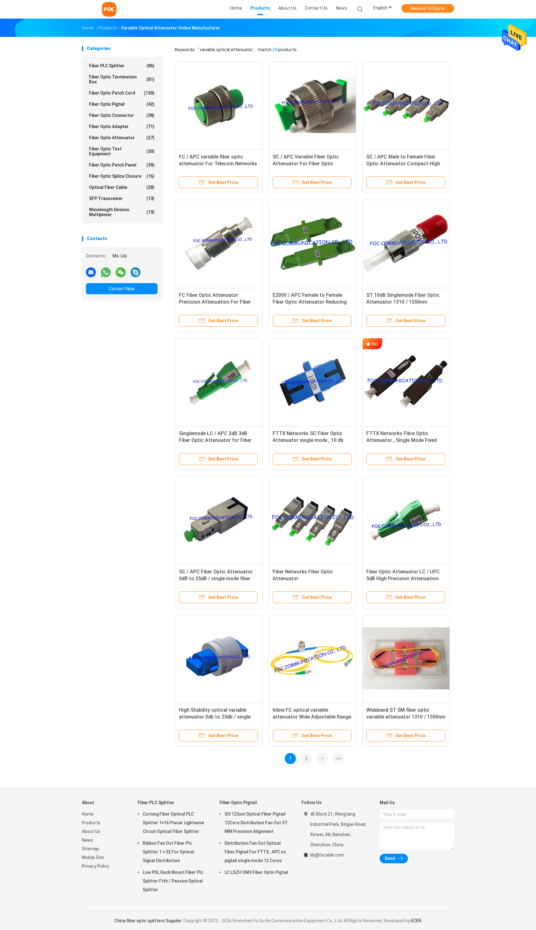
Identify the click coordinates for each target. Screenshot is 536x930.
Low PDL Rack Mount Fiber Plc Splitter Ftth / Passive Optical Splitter (173, 881)
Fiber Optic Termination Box (121, 79)
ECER (416, 920)
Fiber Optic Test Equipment (121, 151)
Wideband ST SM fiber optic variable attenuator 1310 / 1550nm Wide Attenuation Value (405, 717)
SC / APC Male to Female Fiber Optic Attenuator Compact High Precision (403, 163)
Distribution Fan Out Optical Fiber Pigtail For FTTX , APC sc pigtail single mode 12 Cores (255, 852)
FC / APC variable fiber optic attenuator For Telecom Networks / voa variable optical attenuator (218, 163)
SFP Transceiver (121, 198)
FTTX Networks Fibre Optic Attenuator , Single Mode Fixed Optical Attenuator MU (401, 440)
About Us (91, 831)
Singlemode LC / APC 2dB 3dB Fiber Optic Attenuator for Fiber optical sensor (215, 440)
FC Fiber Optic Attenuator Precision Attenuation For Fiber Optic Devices (215, 302)
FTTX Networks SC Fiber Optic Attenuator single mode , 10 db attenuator (308, 440)
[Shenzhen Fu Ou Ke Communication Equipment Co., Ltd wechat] (121, 272)
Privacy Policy (95, 866)
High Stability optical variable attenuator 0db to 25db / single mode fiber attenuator (215, 717)
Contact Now (122, 288)
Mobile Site (93, 857)
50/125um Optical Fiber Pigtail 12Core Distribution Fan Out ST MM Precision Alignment (256, 823)
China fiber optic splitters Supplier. (148, 920)
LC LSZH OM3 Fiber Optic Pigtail (256, 872)
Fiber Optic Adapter (121, 126)
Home (88, 814)
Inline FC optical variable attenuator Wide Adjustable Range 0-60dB (312, 717)
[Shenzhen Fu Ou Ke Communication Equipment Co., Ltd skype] (136, 272)
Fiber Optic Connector (121, 115)
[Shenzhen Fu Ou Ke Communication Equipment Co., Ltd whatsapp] (106, 272)
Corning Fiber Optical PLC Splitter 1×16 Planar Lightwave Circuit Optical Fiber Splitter (173, 823)
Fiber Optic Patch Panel (121, 164)
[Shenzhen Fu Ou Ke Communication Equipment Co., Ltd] (109, 9)
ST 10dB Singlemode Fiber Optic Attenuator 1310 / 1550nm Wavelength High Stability (403, 302)
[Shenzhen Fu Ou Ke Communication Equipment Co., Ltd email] (91, 272)
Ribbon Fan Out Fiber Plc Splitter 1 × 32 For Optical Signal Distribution (168, 852)
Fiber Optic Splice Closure (121, 176)
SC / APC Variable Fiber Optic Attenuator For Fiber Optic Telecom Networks (306, 163)
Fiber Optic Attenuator (121, 137)
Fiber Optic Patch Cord (121, 93)
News (87, 840)
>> (338, 758)
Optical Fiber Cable (121, 187)
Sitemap (90, 848)
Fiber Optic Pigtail (121, 104)
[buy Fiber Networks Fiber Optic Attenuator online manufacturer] (312, 520)
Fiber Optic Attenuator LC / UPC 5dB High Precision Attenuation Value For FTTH (403, 578)
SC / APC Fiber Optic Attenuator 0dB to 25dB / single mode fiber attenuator (216, 578)
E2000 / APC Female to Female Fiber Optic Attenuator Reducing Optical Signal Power (310, 302)
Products (91, 822)
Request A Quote (428, 8)
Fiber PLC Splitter (121, 65)
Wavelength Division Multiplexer (121, 212)
